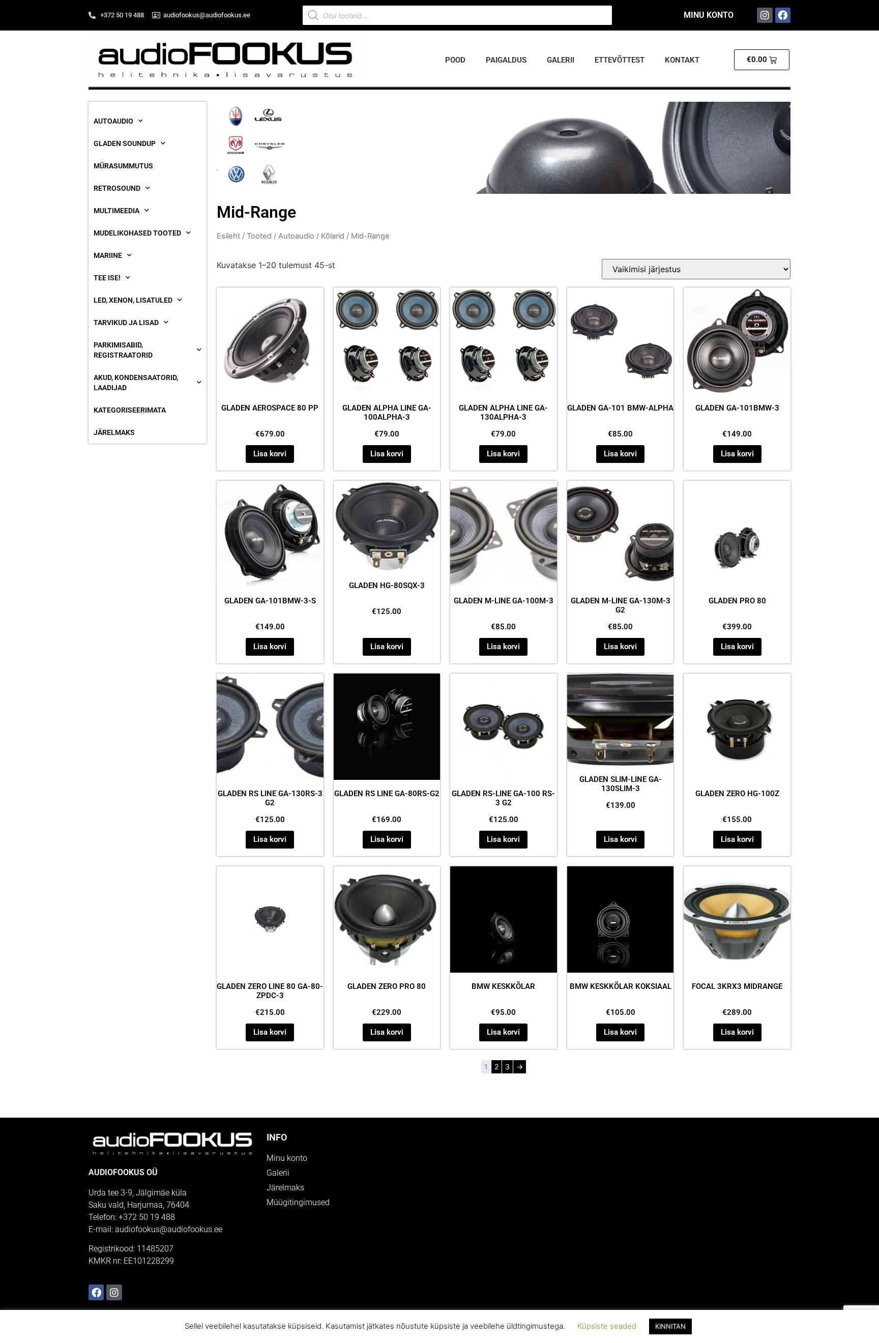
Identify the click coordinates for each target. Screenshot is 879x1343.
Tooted (259, 236)
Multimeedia (116, 211)
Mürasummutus (123, 166)
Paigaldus (506, 60)
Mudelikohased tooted (137, 233)
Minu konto (709, 15)
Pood (455, 60)
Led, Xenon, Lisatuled (133, 300)
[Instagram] (764, 15)
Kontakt (682, 60)
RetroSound (117, 188)
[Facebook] (782, 15)
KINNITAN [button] (670, 1326)
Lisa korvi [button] (269, 453)
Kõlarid (332, 236)
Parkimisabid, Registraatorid (123, 350)
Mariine (108, 255)
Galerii (560, 60)
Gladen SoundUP (125, 143)
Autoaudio (113, 121)
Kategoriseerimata (130, 410)
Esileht (228, 236)
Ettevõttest (619, 60)
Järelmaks (114, 432)
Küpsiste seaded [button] (606, 1326)
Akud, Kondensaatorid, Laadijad (136, 382)
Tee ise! (107, 278)
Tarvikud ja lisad (126, 322)
